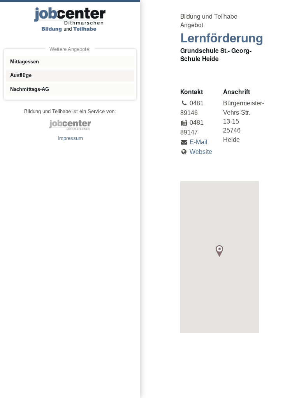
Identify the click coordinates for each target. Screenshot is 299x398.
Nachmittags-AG (29, 89)
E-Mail (199, 142)
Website (201, 151)
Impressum (70, 138)
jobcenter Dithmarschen (70, 125)
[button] (219, 251)
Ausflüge (21, 75)
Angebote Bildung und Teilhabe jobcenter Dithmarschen (70, 19)
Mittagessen (24, 62)
